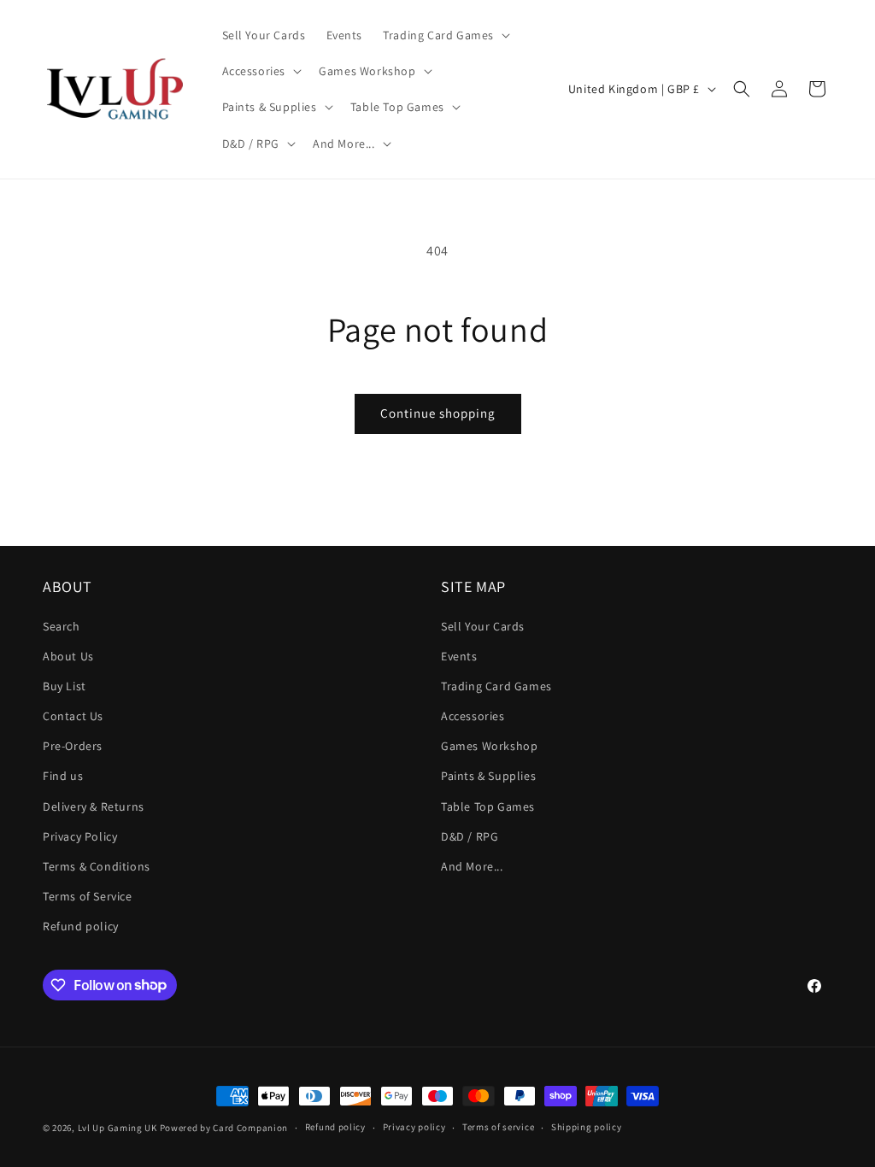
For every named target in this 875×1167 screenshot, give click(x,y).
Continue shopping (438, 413)
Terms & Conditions (96, 866)
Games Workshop (489, 746)
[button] (445, 35)
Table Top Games (488, 806)
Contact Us (73, 716)
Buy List (64, 686)
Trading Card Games (496, 686)
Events (459, 656)
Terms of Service (87, 896)
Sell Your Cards (483, 626)
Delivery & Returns (93, 806)
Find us (63, 775)
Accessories (473, 716)
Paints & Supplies (488, 775)
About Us (68, 656)
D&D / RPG (469, 836)
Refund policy (81, 926)
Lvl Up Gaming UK (117, 1128)
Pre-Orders (73, 746)
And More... (472, 866)
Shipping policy (586, 1127)
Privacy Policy (80, 836)
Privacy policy (414, 1127)
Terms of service (498, 1127)
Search (61, 626)
